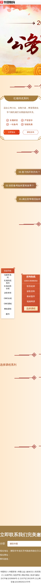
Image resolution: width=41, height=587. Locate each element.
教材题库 (31, 296)
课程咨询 (30, 132)
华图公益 (21, 572)
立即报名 (11, 132)
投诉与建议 (35, 575)
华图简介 (4, 572)
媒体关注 (30, 572)
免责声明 (16, 575)
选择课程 (30, 308)
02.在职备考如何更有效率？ (20, 185)
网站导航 (25, 575)
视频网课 (31, 301)
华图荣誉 (12, 572)
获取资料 (31, 291)
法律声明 (8, 575)
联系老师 (31, 286)
